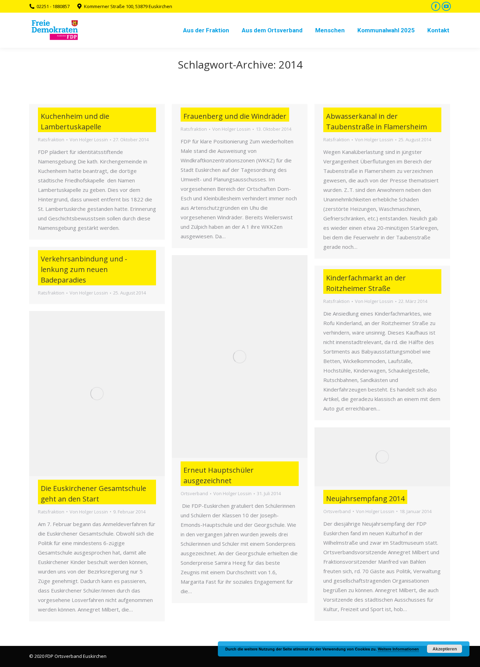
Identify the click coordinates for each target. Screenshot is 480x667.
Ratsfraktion (51, 139)
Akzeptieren (445, 649)
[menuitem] (206, 30)
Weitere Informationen (398, 649)
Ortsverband (194, 493)
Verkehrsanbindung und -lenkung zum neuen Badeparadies (84, 269)
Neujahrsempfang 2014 (365, 498)
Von (89, 139)
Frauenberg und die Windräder (234, 116)
